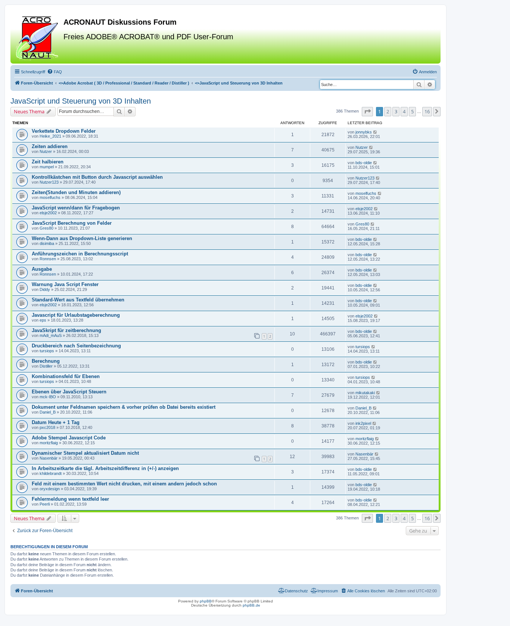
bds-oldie (363, 162)
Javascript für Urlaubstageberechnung (76, 315)
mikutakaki (365, 392)
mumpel (47, 167)
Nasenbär (48, 458)
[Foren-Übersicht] (37, 37)
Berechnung (46, 361)
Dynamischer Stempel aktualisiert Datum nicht (85, 453)
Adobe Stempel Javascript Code (69, 438)
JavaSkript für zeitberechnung (66, 330)
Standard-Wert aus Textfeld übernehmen (78, 300)
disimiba (47, 243)
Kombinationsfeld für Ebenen (66, 376)
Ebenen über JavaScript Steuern (69, 392)
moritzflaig (49, 443)
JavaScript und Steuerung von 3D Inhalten (80, 101)
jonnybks (363, 132)
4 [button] (404, 111)
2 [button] (387, 111)
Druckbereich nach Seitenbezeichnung (76, 346)
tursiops (47, 351)
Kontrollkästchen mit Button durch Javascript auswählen (97, 177)
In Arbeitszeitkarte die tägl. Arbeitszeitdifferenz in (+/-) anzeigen (105, 468)
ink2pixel (363, 423)
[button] (367, 111)
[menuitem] (54, 71)
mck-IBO (48, 397)
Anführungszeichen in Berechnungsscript (80, 254)
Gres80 (46, 228)
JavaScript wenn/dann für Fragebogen (76, 208)
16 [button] (427, 111)
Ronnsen (48, 259)
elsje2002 (48, 213)
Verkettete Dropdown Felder (64, 131)
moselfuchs (50, 197)
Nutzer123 (49, 182)
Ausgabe (42, 269)
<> (124, 83)
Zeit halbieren (47, 162)
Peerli (45, 504)
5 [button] (412, 111)
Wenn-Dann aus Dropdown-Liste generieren (82, 238)
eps (43, 320)
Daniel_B (48, 412)
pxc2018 (47, 427)
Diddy (45, 289)
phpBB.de (251, 605)
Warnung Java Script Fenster (65, 284)
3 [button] (396, 111)
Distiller (46, 366)
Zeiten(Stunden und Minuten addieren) (76, 192)
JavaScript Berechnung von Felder (72, 223)
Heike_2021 (50, 136)
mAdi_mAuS (51, 335)
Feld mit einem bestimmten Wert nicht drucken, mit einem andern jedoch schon (124, 484)
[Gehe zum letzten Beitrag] (375, 132)
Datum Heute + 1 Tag (56, 422)
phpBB (206, 601)
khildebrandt (51, 473)
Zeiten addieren (50, 146)
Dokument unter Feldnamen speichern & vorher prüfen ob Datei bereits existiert (123, 407)
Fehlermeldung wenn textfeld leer (70, 499)
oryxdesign (50, 489)
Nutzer (46, 151)
